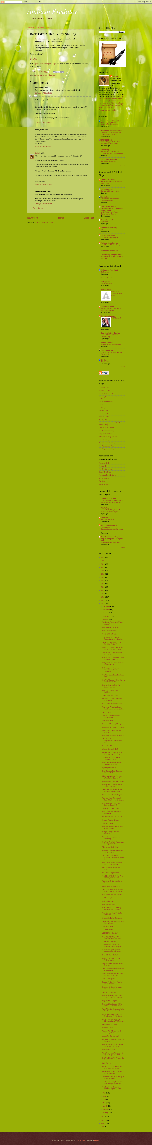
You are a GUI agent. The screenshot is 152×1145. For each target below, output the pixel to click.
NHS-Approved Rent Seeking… (113, 895)
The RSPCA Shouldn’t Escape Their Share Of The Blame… (113, 890)
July (104, 1093)
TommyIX (81, 1140)
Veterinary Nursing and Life (108, 437)
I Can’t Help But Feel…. (110, 1024)
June (105, 1096)
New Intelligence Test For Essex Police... (111, 686)
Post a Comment (38, 208)
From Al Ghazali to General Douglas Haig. (109, 336)
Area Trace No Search (106, 428)
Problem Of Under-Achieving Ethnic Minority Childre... (112, 988)
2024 (103, 564)
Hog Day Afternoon (105, 420)
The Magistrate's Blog (106, 449)
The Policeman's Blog (106, 431)
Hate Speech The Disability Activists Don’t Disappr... (111, 908)
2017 (103, 587)
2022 (103, 571)
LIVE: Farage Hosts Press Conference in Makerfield (109, 213)
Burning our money (108, 235)
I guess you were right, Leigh (45, 64)
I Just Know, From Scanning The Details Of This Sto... (112, 1015)
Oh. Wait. (33, 59)
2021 (103, 574)
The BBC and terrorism (108, 161)
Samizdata (105, 197)
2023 (103, 567)
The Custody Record (106, 394)
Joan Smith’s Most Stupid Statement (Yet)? (111, 758)
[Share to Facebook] (61, 72)
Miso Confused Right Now (109, 124)
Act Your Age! (107, 898)
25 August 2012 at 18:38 (43, 123)
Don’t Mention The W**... (110, 955)
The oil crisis (105, 362)
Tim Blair (102, 481)
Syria (102, 229)
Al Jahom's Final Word (109, 270)
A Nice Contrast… (108, 930)
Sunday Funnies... (108, 720)
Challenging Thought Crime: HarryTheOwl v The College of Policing (112, 256)
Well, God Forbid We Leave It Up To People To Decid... (112, 1054)
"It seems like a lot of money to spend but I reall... (113, 1077)
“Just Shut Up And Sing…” (111, 808)
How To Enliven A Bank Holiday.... (110, 691)
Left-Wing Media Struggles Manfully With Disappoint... (112, 937)
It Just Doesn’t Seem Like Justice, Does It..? (111, 804)
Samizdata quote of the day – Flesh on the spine (110, 200)
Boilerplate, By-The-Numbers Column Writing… (112, 785)
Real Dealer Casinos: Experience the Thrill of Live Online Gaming (112, 501)
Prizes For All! (107, 746)
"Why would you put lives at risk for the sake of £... (113, 663)
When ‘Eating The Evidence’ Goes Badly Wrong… (112, 763)
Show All (122, 166)
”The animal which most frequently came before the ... (113, 638)
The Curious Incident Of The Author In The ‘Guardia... (112, 790)
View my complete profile (107, 110)
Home (61, 218)
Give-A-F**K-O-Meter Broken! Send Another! (112, 851)
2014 (103, 597)
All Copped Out (104, 414)
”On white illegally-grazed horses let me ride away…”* (112, 950)
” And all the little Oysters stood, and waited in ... (113, 969)
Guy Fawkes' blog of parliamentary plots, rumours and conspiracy (112, 208)
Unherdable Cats (107, 189)
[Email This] (54, 72)
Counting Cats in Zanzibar (110, 333)
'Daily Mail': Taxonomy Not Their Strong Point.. (113, 922)
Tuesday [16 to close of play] (110, 191)
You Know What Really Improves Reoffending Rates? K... (113, 857)
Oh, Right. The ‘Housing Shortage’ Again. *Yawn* (111, 1088)
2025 (103, 561)
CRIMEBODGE (106, 140)
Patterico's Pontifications (107, 475)
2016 (103, 590)
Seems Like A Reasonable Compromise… (111, 716)
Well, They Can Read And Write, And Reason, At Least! (113, 1010)
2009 (103, 1123)
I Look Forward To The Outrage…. (112, 245)
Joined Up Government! (110, 1036)
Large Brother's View (106, 434)
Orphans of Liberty (108, 180)
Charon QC (102, 408)
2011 (103, 1117)
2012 (103, 604)
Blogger (96, 1140)
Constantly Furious (108, 316)
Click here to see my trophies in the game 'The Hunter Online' (111, 101)
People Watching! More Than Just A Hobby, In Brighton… (112, 996)
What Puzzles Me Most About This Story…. (112, 964)
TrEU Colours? (116, 318)
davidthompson (107, 343)
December (106, 606)
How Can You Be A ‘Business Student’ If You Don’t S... (112, 772)
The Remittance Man (106, 469)
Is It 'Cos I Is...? (108, 1063)
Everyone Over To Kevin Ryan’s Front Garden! (113, 827)
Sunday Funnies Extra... (110, 820)
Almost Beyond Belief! (110, 749)
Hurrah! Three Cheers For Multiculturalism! (111, 959)
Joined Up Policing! (109, 941)
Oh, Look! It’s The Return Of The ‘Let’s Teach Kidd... (112, 1067)
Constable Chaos (104, 388)
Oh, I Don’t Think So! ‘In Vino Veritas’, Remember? (112, 877)
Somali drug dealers (42, 39)
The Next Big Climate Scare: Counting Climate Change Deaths (112, 152)
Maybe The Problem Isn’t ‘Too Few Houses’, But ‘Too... (112, 753)
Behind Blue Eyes (107, 278)
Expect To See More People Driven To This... (112, 983)
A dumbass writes (106, 283)
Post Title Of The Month (110, 627)
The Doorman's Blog (105, 402)
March (105, 1106)
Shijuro (101, 405)
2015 (103, 594)
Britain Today (106, 289)
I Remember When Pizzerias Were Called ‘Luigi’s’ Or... (112, 777)
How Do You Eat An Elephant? (112, 704)
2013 (103, 600)
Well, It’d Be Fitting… (109, 992)
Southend (52, 75)
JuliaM (37, 153)
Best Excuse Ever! (108, 904)
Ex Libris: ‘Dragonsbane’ (110, 873)
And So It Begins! (108, 979)
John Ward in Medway (109, 228)
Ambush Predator (52, 11)
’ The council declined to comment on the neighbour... (113, 945)
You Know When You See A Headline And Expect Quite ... (113, 708)
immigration (44, 75)
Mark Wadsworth (107, 220)
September (107, 616)
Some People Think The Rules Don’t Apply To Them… (112, 974)
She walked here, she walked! (110, 542)
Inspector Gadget (104, 440)
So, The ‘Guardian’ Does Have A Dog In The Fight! (113, 681)
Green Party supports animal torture (116, 293)
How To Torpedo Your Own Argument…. (111, 812)
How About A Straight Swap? (112, 724)
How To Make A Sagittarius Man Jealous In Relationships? (111, 511)
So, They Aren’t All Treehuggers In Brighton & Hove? (113, 843)
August (105, 619)
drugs (37, 75)
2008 (103, 1127)
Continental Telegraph (109, 159)
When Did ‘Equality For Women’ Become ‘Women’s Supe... (113, 648)
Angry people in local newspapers (109, 526)
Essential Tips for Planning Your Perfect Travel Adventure (111, 133)
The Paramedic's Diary (106, 446)
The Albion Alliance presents (111, 130)
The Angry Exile (104, 463)
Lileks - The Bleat (105, 472)
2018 (103, 584)
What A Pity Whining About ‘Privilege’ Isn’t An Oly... (111, 1032)
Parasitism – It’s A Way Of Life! (113, 781)
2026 (103, 557)
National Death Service (109, 243)
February (106, 1109)
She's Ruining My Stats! (110, 695)
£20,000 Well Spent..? (110, 933)
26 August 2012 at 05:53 (43, 184)
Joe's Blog (105, 150)
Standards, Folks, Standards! (112, 918)
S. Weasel (102, 466)
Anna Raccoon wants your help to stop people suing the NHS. (112, 539)
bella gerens (105, 282)
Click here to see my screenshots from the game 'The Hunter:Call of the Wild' (111, 105)
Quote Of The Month (109, 634)
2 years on (104, 222)
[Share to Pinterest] (63, 72)
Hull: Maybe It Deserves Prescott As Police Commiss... (110, 670)
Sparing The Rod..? (109, 768)
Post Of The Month (109, 631)
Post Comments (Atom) (45, 222)
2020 (103, 577)
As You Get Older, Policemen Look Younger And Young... (112, 1083)
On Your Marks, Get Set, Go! (112, 817)
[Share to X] (58, 72)
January (106, 1113)
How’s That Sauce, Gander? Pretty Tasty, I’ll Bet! (112, 863)
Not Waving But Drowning (109, 237)
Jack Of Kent (103, 411)
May (104, 1099)
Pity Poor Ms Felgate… (110, 1001)
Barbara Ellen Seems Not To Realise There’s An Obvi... (112, 1005)
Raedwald (104, 518)
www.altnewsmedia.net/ (109, 251)
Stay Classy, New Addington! (112, 795)
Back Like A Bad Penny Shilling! (113, 727)
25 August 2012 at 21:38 (43, 146)
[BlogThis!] (56, 72)
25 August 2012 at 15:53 (43, 93)
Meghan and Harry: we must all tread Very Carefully (111, 309)
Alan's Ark (105, 508)
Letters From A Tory (108, 498)
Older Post (89, 218)
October (106, 613)
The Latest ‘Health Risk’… (111, 847)
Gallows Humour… (108, 901)
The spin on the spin (107, 519)
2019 (103, 580)
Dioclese (104, 360)
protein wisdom (104, 484)
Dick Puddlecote (107, 350)
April (104, 1103)
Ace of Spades (104, 478)
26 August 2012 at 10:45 (43, 204)
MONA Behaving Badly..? (111, 886)
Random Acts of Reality (107, 443)
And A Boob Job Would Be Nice (111, 344)
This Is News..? (107, 712)
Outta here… (105, 272)
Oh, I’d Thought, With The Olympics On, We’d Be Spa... (113, 1020)
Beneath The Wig (104, 391)
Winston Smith (104, 417)
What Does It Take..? (109, 1050)
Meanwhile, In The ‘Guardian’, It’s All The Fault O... (112, 1072)
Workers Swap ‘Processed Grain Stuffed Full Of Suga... (113, 799)
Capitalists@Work (107, 306)
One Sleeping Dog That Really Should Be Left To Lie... (112, 1045)
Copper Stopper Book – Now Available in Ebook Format (110, 143)
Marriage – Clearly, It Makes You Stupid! (112, 699)
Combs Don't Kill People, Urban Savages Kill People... (113, 658)
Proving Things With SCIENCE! (113, 735)
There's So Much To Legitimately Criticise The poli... (112, 740)
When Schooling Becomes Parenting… (111, 838)
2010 (103, 1120)
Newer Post (32, 218)
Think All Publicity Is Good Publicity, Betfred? (111, 643)
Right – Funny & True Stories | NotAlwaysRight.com (112, 122)
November (106, 609)
